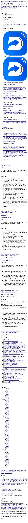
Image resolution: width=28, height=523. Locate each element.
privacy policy (20, 516)
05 (7, 392)
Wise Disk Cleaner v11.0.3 (7, 260)
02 (7, 396)
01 (7, 398)
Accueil (2, 507)
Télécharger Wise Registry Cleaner (8, 255)
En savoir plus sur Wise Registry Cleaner (10, 254)
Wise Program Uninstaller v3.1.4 (8, 296)
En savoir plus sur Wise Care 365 (8, 211)
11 (7, 401)
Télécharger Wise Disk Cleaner (8, 292)
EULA (22, 510)
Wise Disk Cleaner (12, 471)
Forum (5, 507)
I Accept (2, 518)
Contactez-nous (11, 507)
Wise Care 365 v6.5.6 (5, 165)
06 (7, 391)
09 (7, 404)
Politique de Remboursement (14, 510)
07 (7, 390)
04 (7, 394)
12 (7, 400)
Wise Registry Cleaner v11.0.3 (7, 217)
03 (7, 395)
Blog (19, 508)
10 (7, 403)
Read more (3, 215)
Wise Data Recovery (18, 470)
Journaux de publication (20, 507)
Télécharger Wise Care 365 (7, 212)
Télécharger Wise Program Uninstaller (9, 332)
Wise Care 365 (4, 470)
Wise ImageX (11, 470)
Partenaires (15, 1)
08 (7, 388)
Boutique (5, 159)
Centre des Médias (22, 1)
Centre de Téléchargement (6, 1)
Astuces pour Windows (13, 508)
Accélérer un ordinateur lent (7, 478)
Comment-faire (4, 508)
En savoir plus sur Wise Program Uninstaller (11, 331)
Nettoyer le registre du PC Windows (13, 484)
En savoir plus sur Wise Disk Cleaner (9, 290)
